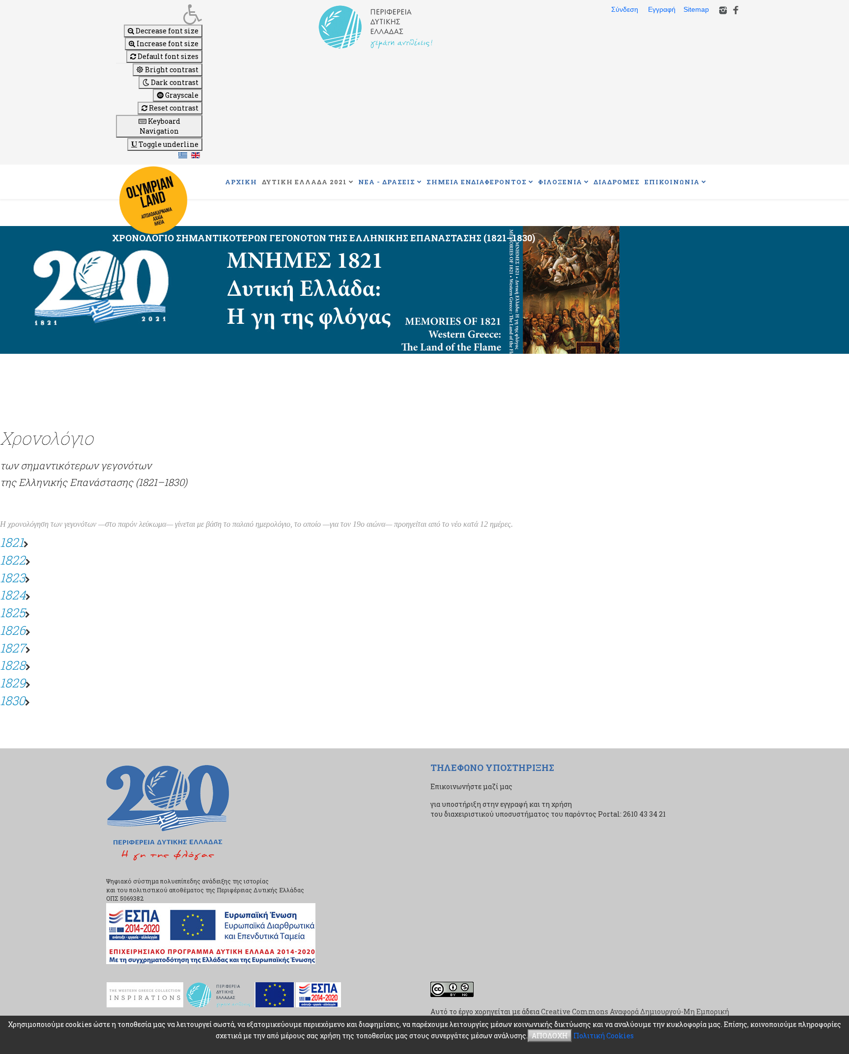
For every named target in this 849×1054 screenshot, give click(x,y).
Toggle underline (167, 144)
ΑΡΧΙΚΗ (241, 181)
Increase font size (166, 43)
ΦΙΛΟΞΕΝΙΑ (560, 181)
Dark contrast (173, 82)
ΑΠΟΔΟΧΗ (550, 1035)
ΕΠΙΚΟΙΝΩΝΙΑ (672, 181)
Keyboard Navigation (160, 126)
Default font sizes (167, 56)
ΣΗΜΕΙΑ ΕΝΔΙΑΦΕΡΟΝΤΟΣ (476, 181)
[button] (159, 14)
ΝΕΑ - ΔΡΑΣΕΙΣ (386, 181)
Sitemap (696, 9)
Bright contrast (170, 69)
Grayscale (181, 95)
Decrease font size (166, 30)
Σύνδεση (624, 9)
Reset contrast (172, 108)
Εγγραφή (662, 9)
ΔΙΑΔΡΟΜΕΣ (617, 181)
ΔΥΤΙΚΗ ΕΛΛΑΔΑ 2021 (304, 181)
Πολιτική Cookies (603, 1035)
